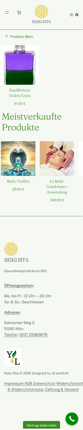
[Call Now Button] (72, 418)
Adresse (12, 312)
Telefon (10, 334)
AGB (28, 383)
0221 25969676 (33, 334)
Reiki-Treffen (18, 181)
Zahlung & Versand (62, 389)
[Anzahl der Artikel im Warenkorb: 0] (19, 12)
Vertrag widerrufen (41, 425)
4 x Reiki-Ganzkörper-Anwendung (57, 186)
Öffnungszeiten (18, 285)
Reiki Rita (41, 21)
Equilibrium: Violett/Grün (20, 93)
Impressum (14, 383)
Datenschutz (44, 383)
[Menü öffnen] (7, 12)
